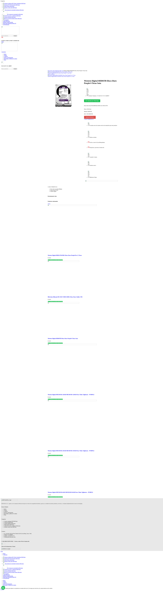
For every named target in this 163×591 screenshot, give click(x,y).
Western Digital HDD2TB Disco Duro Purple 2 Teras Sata (59, 73)
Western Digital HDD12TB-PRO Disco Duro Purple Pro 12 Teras (61, 76)
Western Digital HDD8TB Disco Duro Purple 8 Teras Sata (63, 338)
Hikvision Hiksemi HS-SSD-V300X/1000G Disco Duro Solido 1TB (65, 297)
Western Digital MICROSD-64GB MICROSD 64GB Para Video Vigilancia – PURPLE (70, 492)
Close (2, 551)
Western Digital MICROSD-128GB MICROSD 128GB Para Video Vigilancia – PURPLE (71, 394)
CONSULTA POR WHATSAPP (56, 260)
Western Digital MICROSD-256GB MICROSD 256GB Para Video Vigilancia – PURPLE (71, 450)
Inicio (49, 70)
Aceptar (2, 589)
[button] (3, 588)
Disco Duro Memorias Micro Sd (57, 70)
